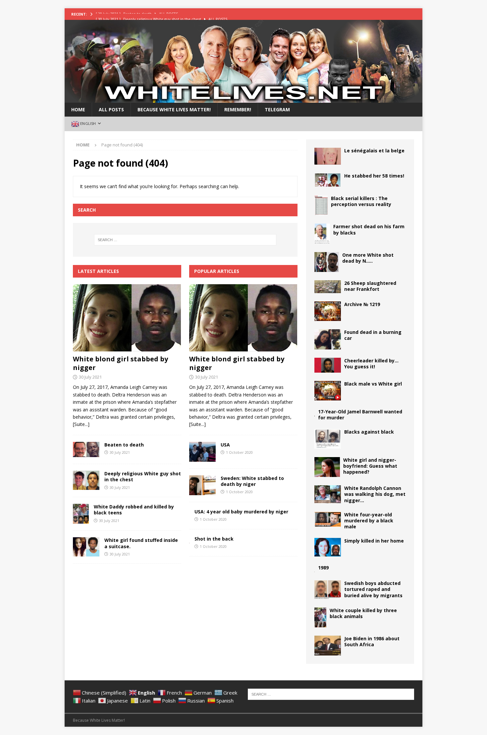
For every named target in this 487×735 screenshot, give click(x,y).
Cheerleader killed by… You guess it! (371, 363)
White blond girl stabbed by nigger (120, 363)
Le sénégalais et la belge (374, 150)
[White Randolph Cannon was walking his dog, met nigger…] (327, 494)
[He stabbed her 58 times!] (327, 180)
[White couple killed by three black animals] (320, 617)
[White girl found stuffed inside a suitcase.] (86, 546)
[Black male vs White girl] (327, 390)
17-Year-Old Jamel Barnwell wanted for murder (360, 414)
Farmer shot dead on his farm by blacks (369, 229)
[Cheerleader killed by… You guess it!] (327, 365)
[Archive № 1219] (327, 311)
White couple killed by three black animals (363, 613)
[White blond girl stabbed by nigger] (127, 317)
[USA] (202, 452)
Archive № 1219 (362, 304)
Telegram (277, 109)
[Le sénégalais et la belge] (327, 156)
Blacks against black (369, 432)
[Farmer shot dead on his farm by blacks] (322, 233)
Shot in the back (214, 539)
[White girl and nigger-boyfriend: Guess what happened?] (327, 467)
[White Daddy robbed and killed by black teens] (81, 514)
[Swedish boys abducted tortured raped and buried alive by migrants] (327, 589)
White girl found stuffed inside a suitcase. (141, 543)
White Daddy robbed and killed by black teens (134, 509)
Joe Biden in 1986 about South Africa (372, 641)
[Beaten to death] (86, 449)
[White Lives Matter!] (243, 99)
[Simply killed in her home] (327, 547)
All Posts (111, 109)
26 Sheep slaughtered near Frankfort (370, 286)
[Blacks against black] (327, 439)
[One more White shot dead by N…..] (326, 262)
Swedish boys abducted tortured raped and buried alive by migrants (373, 589)
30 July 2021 (90, 377)
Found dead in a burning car (373, 335)
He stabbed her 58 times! (374, 176)
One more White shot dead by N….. (368, 258)
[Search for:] (185, 239)
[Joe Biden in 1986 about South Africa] (327, 646)
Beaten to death (124, 445)
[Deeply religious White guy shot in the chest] (86, 480)
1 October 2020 (239, 452)
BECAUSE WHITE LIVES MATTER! (174, 109)
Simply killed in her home (374, 541)
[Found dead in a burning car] (327, 339)
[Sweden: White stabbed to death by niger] (202, 485)
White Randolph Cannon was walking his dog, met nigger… (375, 494)
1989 (323, 567)
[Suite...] (81, 424)
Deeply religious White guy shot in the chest (142, 476)
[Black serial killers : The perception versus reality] (321, 205)
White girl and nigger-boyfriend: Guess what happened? (370, 466)
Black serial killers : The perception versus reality (361, 201)
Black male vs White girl (373, 384)
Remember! (237, 109)
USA (225, 445)
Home (78, 109)
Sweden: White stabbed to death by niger (252, 481)
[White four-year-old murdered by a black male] (327, 519)
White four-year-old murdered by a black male (368, 520)
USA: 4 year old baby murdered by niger (241, 511)
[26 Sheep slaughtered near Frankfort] (327, 286)
